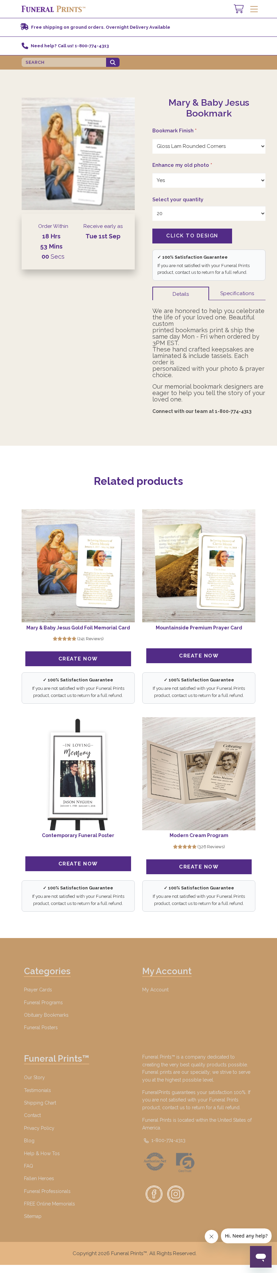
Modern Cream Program (199, 835)
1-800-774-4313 (167, 1140)
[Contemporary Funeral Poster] (78, 773)
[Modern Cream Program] (198, 773)
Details (181, 294)
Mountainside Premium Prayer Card (199, 627)
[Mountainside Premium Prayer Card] (198, 565)
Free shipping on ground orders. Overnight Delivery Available (100, 27)
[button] (254, 9)
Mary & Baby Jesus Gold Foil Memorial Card (78, 627)
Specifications (237, 293)
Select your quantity (177, 200)
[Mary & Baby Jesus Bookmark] (78, 153)
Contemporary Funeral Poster (78, 835)
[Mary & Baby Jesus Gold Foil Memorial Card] (78, 565)
